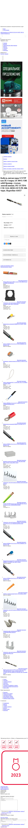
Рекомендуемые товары (8, 698)
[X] (10, 243)
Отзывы (5, 705)
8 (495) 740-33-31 (4, 787)
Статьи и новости (7, 681)
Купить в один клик (6, 812)
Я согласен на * (13, 811)
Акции (4, 679)
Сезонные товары (7, 694)
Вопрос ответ (6, 709)
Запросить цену (5, 825)
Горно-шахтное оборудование (10, 45)
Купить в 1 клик (14, 236)
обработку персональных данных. (16, 811)
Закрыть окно (4, 813)
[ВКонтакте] (4, 243)
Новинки (5, 692)
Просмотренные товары (6, 267)
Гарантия (5, 682)
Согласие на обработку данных (10, 685)
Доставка (5, 47)
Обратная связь (4, 786)
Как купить (6, 684)
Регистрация (6, 30)
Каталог (5, 44)
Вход (4, 28)
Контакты (5, 50)
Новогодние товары (8, 693)
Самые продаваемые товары (7, 265)
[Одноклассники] (6, 243)
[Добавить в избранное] (24, 195)
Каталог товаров (4, 53)
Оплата (5, 49)
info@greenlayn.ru (5, 32)
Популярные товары (8, 696)
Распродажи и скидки (8, 697)
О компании (6, 703)
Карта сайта (6, 687)
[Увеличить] (14, 202)
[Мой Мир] (8, 243)
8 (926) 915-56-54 (13, 32)
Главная (5, 43)
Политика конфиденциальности (10, 686)
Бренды (5, 46)
